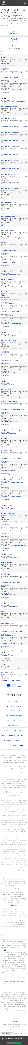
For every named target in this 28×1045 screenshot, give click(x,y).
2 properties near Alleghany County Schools (12, 311)
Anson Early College (6, 389)
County (22, 1028)
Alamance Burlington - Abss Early (9, 106)
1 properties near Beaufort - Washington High (12, 631)
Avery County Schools (6, 562)
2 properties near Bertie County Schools (11, 680)
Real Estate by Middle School (14, 740)
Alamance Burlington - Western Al (9, 202)
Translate (25, 1033)
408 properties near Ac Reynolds (9, 77)
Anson (2, 377)
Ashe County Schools (6, 450)
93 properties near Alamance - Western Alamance (13, 101)
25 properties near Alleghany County (10, 299)
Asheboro (3, 462)
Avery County (4, 550)
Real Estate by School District (14, 730)
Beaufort (3, 611)
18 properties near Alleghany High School (11, 323)
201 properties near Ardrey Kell (9, 421)
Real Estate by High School (14, 745)
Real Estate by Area (14, 725)
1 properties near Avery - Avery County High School (14, 545)
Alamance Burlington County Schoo (10, 216)
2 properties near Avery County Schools (11, 570)
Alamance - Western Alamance (9, 94)
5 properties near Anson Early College (10, 397)
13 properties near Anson (7, 385)
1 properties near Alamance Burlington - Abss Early (14, 114)
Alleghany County (5, 291)
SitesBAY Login (21, 757)
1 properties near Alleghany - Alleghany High (12, 287)
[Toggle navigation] (25, 3)
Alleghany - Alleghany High (8, 279)
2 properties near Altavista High (9, 336)
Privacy (3, 755)
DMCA (23, 755)
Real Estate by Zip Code (14, 716)
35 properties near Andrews (8, 372)
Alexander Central (5, 267)
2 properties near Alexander (8, 262)
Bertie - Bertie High (6, 660)
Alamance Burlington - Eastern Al (9, 118)
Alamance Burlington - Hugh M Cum (10, 146)
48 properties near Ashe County (9, 446)
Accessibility (13, 755)
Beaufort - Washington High (8, 623)
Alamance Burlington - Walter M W (9, 188)
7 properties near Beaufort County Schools (11, 643)
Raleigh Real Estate (11, 1028)
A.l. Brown (3, 57)
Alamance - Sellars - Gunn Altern (9, 82)
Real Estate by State (14, 701)
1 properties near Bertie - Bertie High (10, 668)
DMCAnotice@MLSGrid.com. (19, 831)
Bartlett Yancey (5, 599)
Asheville (3, 501)
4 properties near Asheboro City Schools (11, 496)
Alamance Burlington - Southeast (9, 160)
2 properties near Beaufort (7, 619)
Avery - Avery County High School (9, 538)
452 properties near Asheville (8, 509)
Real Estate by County (14, 706)
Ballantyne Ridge (5, 574)
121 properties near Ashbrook (8, 433)
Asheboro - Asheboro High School (9, 475)
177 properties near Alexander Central (10, 274)
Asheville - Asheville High (7, 513)
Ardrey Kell (4, 413)
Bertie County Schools (6, 672)
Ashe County (4, 438)
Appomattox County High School (9, 401)
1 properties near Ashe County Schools (11, 458)
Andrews (3, 365)
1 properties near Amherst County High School (13, 348)
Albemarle (3, 242)
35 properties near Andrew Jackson (10, 360)
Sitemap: (4, 1028)
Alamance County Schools (7, 230)
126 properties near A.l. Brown (8, 65)
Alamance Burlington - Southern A (9, 174)
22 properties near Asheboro (8, 470)
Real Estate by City (14, 711)
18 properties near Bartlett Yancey (9, 606)
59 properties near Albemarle (8, 250)
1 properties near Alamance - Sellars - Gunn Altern (13, 89)
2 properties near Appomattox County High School (13, 409)
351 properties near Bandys (8, 594)
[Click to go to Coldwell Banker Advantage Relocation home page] (5, 3)
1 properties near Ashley (7, 533)
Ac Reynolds (4, 69)
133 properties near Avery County (9, 558)
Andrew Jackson (5, 352)
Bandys (3, 586)
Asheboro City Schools (7, 489)
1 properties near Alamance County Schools (12, 238)
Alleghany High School (7, 316)
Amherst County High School (8, 340)
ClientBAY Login (8, 757)
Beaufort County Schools (7, 635)
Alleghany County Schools (7, 303)
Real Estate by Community (14, 721)
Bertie (2, 648)
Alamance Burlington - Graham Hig (10, 132)
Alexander (3, 254)
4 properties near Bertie (7, 655)
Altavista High (4, 328)
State (17, 1028)
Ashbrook (3, 426)
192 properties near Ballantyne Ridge (10, 582)
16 (16, 685)
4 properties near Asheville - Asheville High (12, 521)
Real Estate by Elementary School (14, 735)
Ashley (2, 525)
